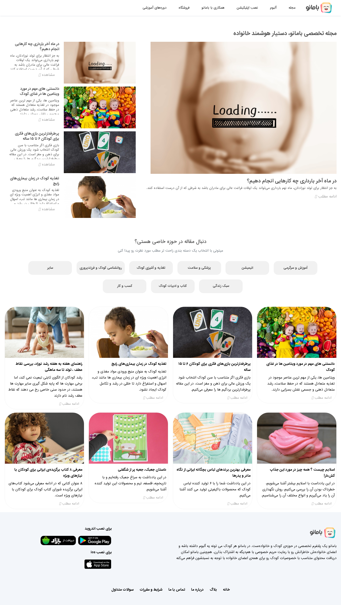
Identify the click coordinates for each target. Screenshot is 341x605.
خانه (226, 589)
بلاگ (213, 589)
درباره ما (197, 589)
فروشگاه (184, 7)
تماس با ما (176, 589)
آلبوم (273, 7)
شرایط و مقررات (151, 589)
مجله (292, 7)
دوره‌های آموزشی (155, 7)
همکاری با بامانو (213, 7)
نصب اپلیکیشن (247, 7)
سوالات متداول (122, 589)
